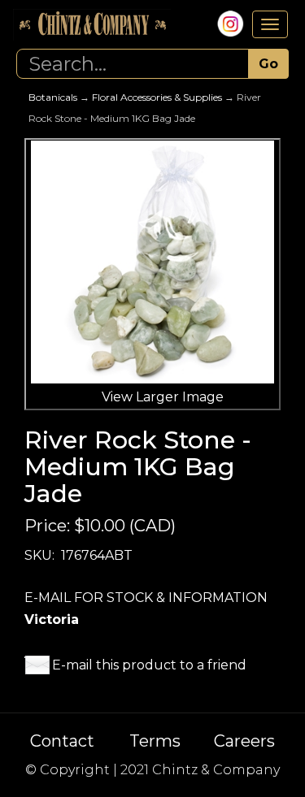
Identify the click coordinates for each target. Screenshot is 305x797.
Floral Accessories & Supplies (157, 97)
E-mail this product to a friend (149, 665)
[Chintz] (92, 25)
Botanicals (52, 97)
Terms (155, 741)
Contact (62, 741)
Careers (244, 741)
